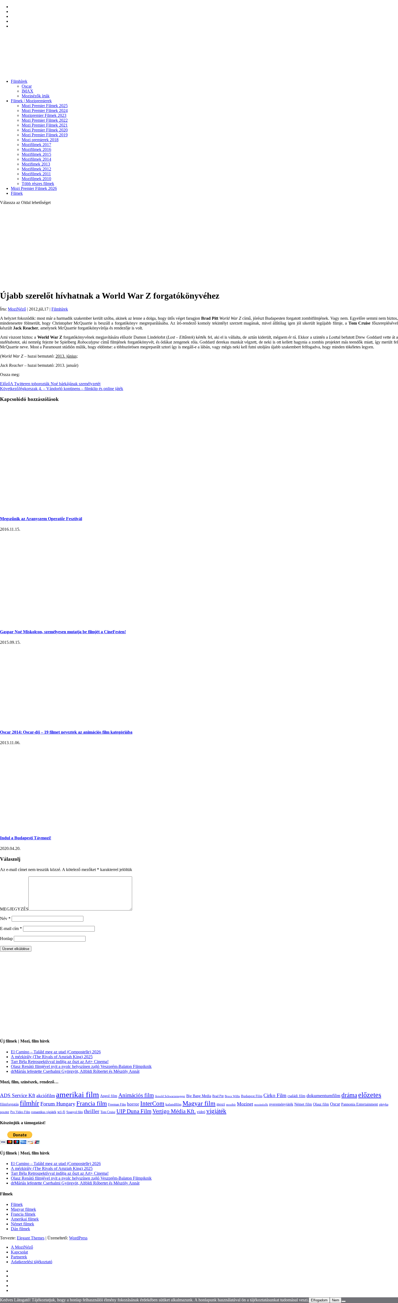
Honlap (6, 938)
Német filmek (22, 1224)
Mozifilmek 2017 (36, 144)
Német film (303, 1104)
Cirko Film (274, 1095)
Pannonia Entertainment (359, 1104)
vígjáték (216, 1110)
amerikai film (77, 1094)
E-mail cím (11, 928)
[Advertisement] (199, 247)
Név (5, 918)
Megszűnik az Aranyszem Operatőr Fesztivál (41, 518)
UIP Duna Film (133, 1111)
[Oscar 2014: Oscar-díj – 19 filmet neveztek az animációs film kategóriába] (86, 721)
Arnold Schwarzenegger (170, 1096)
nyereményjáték (281, 1104)
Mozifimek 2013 (36, 164)
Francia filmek (23, 1214)
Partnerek (19, 1257)
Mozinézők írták (36, 96)
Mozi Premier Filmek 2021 (45, 125)
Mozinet (245, 1104)
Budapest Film (251, 1096)
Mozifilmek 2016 (36, 149)
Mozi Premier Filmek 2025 (45, 105)
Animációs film (136, 1095)
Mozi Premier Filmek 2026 (34, 188)
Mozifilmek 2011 (36, 173)
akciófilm (45, 1095)
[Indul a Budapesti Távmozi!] (102, 827)
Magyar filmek (23, 1209)
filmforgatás (9, 1104)
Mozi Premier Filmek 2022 (45, 120)
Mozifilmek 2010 (36, 178)
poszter (4, 1112)
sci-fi (61, 1112)
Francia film (91, 1103)
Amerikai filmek (25, 1219)
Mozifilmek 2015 (36, 154)
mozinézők (261, 1104)
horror (133, 1104)
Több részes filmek (38, 183)
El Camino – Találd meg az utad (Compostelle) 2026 (56, 1052)
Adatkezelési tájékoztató (31, 1261)
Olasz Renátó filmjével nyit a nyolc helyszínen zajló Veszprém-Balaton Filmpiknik (81, 1066)
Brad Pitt (218, 1096)
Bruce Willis (232, 1096)
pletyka (383, 1104)
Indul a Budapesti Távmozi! (25, 838)
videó (201, 1112)
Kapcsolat (19, 1252)
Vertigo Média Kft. (174, 1111)
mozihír (231, 1104)
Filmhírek (19, 81)
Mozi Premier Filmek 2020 (45, 130)
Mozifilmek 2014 (36, 159)
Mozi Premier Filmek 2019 (45, 135)
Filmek (17, 193)
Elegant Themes (30, 1238)
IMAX (27, 91)
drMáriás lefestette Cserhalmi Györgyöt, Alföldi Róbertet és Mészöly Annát (75, 1071)
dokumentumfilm (323, 1095)
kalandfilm (173, 1104)
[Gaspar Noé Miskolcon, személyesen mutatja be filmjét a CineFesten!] (86, 621)
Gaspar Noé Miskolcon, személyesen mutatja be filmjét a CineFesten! (63, 631)
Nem (335, 1300)
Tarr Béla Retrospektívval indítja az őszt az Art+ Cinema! (60, 1061)
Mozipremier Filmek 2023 (44, 115)
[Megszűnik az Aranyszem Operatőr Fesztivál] (86, 508)
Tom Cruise (107, 1112)
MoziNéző (17, 309)
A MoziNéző (22, 1247)
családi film (296, 1096)
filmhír (29, 1103)
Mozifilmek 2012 (36, 169)
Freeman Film (117, 1104)
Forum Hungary (57, 1104)
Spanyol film (74, 1112)
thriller (91, 1111)
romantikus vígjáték (43, 1112)
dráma (349, 1095)
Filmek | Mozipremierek (31, 100)
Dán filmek (20, 1228)
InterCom (152, 1103)
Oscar (27, 86)
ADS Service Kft (17, 1095)
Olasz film (321, 1104)
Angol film (108, 1096)
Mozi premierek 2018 (40, 139)
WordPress (78, 1238)
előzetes (369, 1095)
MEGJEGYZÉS (14, 909)
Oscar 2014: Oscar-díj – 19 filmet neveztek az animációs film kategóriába (66, 732)
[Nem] (343, 1301)
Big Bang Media (198, 1096)
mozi (221, 1104)
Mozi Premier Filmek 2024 (45, 110)
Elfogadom (319, 1300)
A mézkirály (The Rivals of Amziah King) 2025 (52, 1056)
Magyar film (199, 1103)
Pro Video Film (20, 1112)
